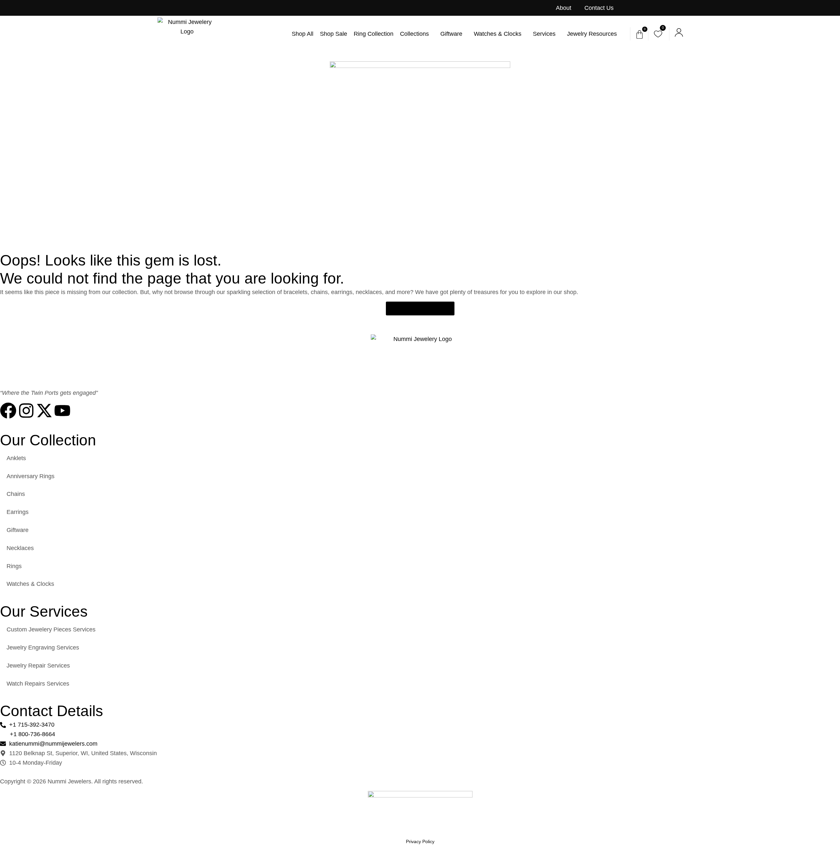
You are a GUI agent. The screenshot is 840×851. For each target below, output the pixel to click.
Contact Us (599, 8)
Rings (14, 566)
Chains (16, 494)
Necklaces (20, 548)
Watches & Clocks (30, 584)
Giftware (18, 530)
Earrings (18, 512)
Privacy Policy (420, 841)
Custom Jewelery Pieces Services (51, 629)
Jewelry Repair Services (38, 665)
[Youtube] (62, 410)
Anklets (16, 458)
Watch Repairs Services (38, 683)
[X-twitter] (44, 410)
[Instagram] (26, 410)
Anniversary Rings (30, 476)
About (563, 8)
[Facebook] (8, 410)
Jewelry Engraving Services (43, 647)
